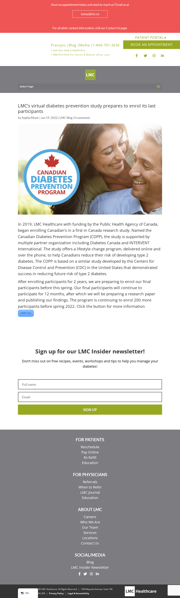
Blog (90, 562)
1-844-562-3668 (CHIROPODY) (68, 50)
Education (90, 462)
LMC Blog (66, 118)
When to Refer (90, 487)
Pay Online (90, 452)
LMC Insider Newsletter (90, 567)
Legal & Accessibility (78, 593)
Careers (90, 516)
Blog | (74, 45)
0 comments (82, 118)
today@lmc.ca (90, 14)
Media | (86, 45)
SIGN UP (90, 410)
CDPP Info (26, 313)
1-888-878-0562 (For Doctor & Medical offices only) (80, 54)
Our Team (90, 527)
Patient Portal (150, 37)
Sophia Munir (30, 118)
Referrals (90, 481)
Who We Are (90, 522)
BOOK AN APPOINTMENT (152, 44)
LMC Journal (90, 492)
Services (90, 532)
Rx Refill (90, 457)
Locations (90, 537)
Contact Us (90, 543)
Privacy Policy (56, 593)
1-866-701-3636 (106, 45)
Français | (60, 45)
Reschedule (90, 447)
